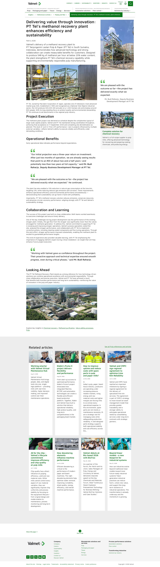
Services (83, 555)
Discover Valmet (59, 558)
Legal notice (46, 564)
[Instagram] (32, 557)
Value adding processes (84, 328)
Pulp (28, 330)
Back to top (80, 533)
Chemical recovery (51, 328)
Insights (56, 551)
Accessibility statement (67, 564)
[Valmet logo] (34, 3)
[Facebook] (28, 557)
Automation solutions (115, 544)
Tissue (83, 550)
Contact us (57, 555)
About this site (30, 564)
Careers (56, 546)
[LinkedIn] (40, 557)
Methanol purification (67, 328)
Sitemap (38, 564)
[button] (31, 15)
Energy (83, 552)
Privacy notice (79, 564)
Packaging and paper (87, 548)
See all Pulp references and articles (118, 347)
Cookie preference (90, 564)
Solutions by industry (115, 553)
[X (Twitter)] (36, 557)
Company (57, 544)
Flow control (112, 546)
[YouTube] (44, 557)
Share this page (31, 532)
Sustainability (58, 548)
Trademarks (54, 564)
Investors (56, 553)
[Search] (130, 3)
